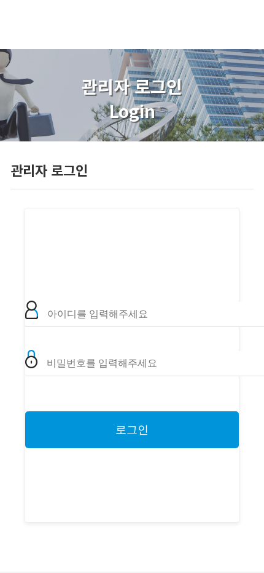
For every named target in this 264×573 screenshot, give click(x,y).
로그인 (132, 430)
